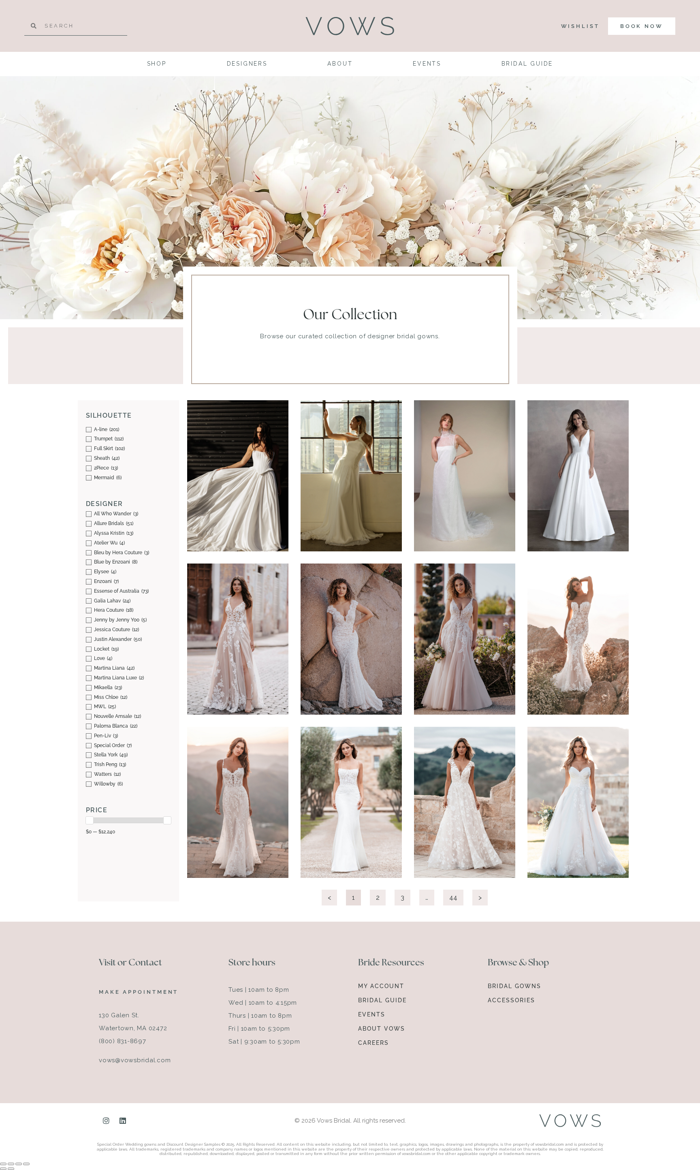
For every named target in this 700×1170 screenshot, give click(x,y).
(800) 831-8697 (122, 1041)
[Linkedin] (122, 1120)
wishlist (580, 26)
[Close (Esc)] (26, 1164)
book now (641, 26)
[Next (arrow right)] (11, 1169)
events (427, 63)
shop (156, 63)
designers (247, 63)
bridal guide (527, 63)
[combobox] (75, 26)
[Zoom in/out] (3, 1164)
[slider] (89, 820)
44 (456, 895)
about (339, 63)
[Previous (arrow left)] (3, 1169)
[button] (245, 411)
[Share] (18, 1164)
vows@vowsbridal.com (135, 1060)
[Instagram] (106, 1120)
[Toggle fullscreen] (11, 1164)
